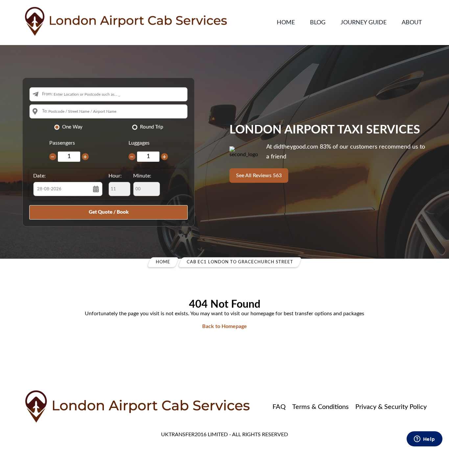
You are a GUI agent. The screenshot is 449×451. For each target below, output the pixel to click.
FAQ (279, 407)
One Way (72, 127)
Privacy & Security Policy (391, 407)
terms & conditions (320, 407)
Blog (317, 23)
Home (286, 23)
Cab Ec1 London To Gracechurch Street (240, 262)
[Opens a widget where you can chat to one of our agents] (424, 439)
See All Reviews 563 (259, 175)
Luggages (139, 143)
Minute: (142, 175)
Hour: (115, 175)
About (412, 23)
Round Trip (151, 127)
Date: (39, 175)
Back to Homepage (224, 326)
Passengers (62, 143)
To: (44, 111)
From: (47, 94)
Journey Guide (364, 23)
